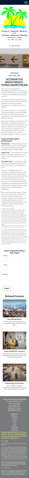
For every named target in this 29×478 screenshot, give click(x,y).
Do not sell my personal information (10, 465)
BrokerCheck (3, 444)
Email (5, 265)
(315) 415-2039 (15, 46)
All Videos (14, 429)
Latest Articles (14, 427)
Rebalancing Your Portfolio (14, 383)
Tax (14, 422)
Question (5, 274)
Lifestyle (14, 425)
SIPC (14, 471)
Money (14, 424)
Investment (14, 417)
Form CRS (6, 440)
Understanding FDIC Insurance (14, 351)
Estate (14, 419)
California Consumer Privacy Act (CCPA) (17, 462)
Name (5, 255)
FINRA (11, 471)
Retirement (14, 416)
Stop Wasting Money (14, 319)
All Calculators (14, 430)
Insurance (14, 421)
